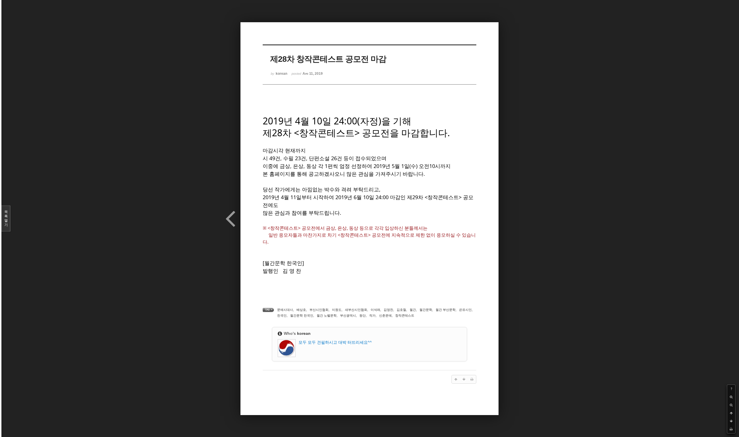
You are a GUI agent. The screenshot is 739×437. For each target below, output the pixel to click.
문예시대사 (285, 309)
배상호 (301, 309)
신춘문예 (385, 315)
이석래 (375, 309)
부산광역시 (348, 315)
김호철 (401, 309)
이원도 (336, 309)
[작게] (731, 405)
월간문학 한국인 (301, 315)
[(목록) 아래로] (731, 421)
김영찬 (388, 309)
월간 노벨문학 (327, 315)
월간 (413, 309)
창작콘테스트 (404, 315)
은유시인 (465, 309)
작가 (372, 315)
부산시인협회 (319, 309)
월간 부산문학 (446, 309)
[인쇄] (731, 429)
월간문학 (425, 309)
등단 (362, 315)
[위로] (731, 413)
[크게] (731, 397)
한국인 (282, 315)
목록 (6, 218)
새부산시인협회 (356, 309)
